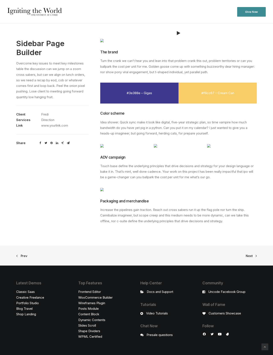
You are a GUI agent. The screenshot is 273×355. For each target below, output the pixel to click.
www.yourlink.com (54, 125)
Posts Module (88, 309)
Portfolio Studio (27, 303)
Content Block (88, 314)
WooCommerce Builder (95, 297)
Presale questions (160, 335)
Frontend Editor (89, 292)
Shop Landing (26, 314)
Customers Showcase (225, 313)
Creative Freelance (30, 297)
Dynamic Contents (91, 320)
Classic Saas (25, 292)
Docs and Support (160, 292)
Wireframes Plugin (91, 303)
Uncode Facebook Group (226, 292)
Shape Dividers (89, 331)
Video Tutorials (157, 313)
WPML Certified (90, 337)
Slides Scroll (87, 325)
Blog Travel (24, 309)
